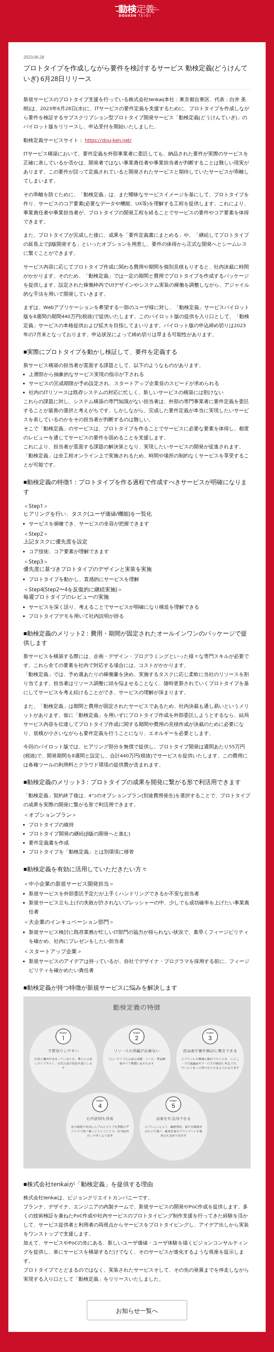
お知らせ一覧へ (137, 1310)
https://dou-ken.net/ (108, 140)
